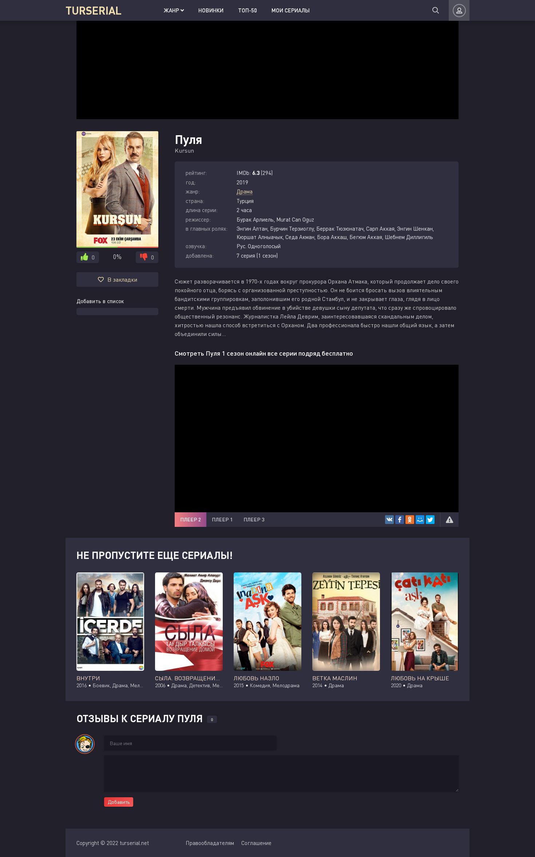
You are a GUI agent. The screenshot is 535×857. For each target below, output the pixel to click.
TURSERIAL (94, 10)
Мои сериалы (291, 10)
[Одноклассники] (409, 519)
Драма (245, 191)
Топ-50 (247, 10)
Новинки (210, 10)
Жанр (172, 10)
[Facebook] (399, 519)
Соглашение (256, 843)
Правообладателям (210, 843)
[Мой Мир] (420, 519)
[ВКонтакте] (389, 519)
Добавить (119, 802)
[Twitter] (430, 519)
